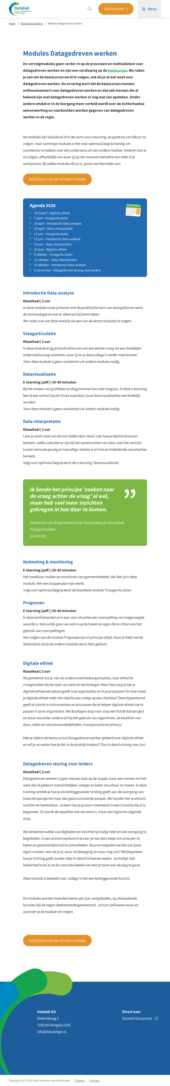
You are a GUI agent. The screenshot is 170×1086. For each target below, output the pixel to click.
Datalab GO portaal (137, 1018)
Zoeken (80, 1080)
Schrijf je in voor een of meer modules (57, 179)
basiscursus (117, 70)
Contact (94, 1080)
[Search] (89, 9)
